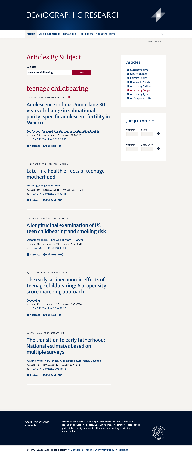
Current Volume (139, 69)
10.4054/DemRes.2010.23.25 (49, 308)
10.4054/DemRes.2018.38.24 (49, 248)
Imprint (89, 449)
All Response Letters (142, 98)
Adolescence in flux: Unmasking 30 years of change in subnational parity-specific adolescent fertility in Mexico (68, 114)
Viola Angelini (35, 185)
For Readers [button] (86, 33)
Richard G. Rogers (72, 239)
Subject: (31, 66)
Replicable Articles (141, 81)
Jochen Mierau (52, 185)
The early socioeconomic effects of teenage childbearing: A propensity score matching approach (66, 286)
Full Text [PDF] (54, 145)
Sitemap (124, 449)
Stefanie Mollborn (37, 239)
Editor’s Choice (138, 77)
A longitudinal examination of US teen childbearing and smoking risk (66, 228)
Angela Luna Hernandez (67, 131)
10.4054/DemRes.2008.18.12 (49, 368)
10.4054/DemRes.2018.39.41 (49, 193)
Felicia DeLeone (92, 360)
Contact (75, 449)
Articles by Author (140, 86)
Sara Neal (47, 131)
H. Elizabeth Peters (70, 360)
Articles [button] (31, 33)
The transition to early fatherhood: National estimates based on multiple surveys (66, 346)
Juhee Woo (55, 239)
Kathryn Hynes (35, 360)
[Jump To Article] (158, 133)
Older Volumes (138, 73)
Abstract (35, 145)
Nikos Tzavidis (90, 131)
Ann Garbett (34, 131)
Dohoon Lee (33, 300)
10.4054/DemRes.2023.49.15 (49, 139)
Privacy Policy (106, 449)
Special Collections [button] (49, 33)
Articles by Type (139, 94)
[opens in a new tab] (158, 432)
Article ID (147, 145)
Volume (130, 130)
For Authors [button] (69, 33)
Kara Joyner (51, 360)
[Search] (162, 34)
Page (144, 130)
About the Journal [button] (106, 33)
